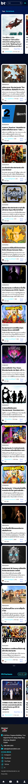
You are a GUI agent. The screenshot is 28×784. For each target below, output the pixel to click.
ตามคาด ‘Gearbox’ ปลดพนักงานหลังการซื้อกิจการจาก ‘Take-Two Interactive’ (13, 129)
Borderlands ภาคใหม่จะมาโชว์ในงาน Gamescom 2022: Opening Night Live (14, 290)
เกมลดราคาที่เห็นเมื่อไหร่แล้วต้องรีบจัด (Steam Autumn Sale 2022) (13, 250)
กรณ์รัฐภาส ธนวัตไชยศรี (9, 259)
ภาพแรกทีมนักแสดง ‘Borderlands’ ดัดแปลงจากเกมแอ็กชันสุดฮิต (13, 410)
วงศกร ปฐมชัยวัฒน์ (9, 99)
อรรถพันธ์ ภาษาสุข (8, 219)
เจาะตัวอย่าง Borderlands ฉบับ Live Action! (13, 168)
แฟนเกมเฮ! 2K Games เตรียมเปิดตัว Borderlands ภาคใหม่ (14, 569)
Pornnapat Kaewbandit (9, 499)
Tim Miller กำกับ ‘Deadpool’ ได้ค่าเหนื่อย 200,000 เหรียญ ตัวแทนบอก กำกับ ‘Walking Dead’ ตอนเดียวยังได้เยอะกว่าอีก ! (12, 41)
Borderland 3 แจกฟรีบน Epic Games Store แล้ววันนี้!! (12, 329)
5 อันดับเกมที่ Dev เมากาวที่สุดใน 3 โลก (13, 609)
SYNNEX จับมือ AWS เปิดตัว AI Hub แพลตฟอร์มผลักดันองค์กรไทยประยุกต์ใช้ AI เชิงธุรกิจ (12, 705)
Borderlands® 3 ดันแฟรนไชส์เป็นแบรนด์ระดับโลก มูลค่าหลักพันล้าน (14, 490)
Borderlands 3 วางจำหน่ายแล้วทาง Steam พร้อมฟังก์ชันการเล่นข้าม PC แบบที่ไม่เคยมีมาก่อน (13, 450)
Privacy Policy (4, 774)
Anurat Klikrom (8, 660)
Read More (17, 49)
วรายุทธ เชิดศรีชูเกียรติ (9, 179)
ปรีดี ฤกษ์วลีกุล (8, 419)
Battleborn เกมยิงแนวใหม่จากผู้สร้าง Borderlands (13, 649)
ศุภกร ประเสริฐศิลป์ (9, 299)
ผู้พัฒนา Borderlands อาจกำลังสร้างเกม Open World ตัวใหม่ (13, 208)
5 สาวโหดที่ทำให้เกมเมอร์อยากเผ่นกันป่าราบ (12, 529)
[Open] (25, 3)
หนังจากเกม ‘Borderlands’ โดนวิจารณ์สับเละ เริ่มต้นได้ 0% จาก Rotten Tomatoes (13, 89)
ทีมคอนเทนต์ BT (8, 459)
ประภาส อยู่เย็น (8, 52)
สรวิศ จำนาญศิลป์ (8, 539)
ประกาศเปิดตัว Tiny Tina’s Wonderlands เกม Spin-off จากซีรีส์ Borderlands (13, 370)
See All (21, 674)
